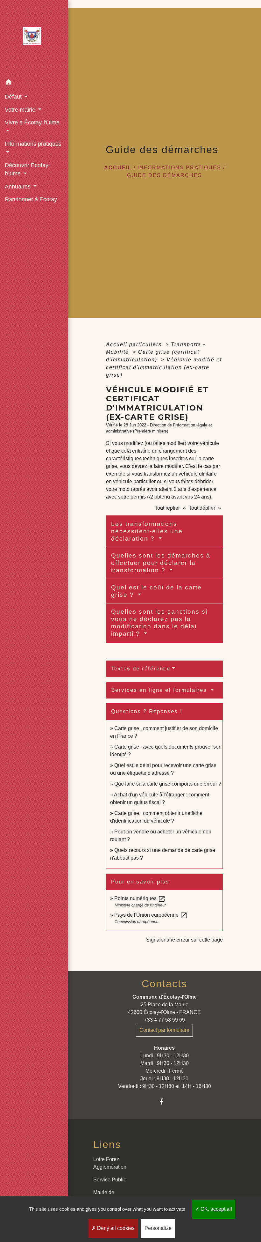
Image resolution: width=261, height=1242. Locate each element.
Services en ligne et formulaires (160, 690)
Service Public (109, 1179)
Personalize (158, 1228)
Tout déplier (206, 508)
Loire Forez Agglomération (109, 1163)
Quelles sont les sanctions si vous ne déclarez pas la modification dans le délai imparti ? (159, 622)
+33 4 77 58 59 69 (164, 1020)
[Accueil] (34, 38)
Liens (107, 1144)
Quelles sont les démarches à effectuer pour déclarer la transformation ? (160, 562)
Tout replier (171, 508)
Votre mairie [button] (21, 110)
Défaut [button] (14, 96)
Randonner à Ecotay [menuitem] (31, 199)
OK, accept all (215, 1209)
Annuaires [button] (18, 186)
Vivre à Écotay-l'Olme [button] (32, 122)
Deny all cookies (115, 1228)
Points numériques (140, 898)
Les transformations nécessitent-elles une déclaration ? (147, 531)
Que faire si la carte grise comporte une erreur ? (167, 784)
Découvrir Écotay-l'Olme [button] (27, 169)
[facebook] (164, 1101)
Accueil (118, 167)
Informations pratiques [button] (33, 144)
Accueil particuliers (135, 344)
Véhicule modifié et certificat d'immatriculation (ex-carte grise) (164, 367)
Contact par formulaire (164, 1030)
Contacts (164, 983)
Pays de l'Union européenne (150, 915)
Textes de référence (140, 669)
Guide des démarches (164, 175)
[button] (34, 83)
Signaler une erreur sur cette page (184, 940)
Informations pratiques (179, 167)
